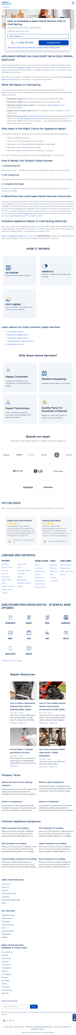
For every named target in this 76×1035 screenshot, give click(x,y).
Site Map (41, 1029)
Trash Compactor (8, 586)
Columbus (6, 987)
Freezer (5, 570)
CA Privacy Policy (19, 1027)
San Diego (6, 981)
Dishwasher (22, 564)
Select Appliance (16, 36)
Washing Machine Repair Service (20, 341)
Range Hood (7, 580)
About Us (5, 887)
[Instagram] (4, 1021)
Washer (20, 586)
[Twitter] (7, 1021)
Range (20, 577)
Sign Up (34, 1006)
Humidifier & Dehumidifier (40, 582)
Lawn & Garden (8, 931)
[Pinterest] (10, 1021)
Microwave (6, 577)
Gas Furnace (40, 571)
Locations (5, 897)
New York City (7, 952)
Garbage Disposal (24, 570)
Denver (5, 971)
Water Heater (40, 587)
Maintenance (7, 918)
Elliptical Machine (53, 566)
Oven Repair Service (15, 332)
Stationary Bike (54, 572)
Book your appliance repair (12, 236)
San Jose (5, 962)
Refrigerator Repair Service (18, 335)
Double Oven (7, 567)
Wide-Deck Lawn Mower (67, 572)
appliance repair (24, 67)
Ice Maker (21, 574)
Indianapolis (6, 968)
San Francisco (7, 990)
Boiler (37, 565)
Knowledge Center (9, 894)
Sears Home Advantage (11, 900)
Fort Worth (6, 965)
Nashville (5, 993)
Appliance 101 (23, 723)
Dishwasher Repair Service (17, 338)
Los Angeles (6, 974)
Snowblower (65, 568)
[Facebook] (13, 1021)
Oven (4, 583)
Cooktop (5, 564)
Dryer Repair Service (15, 344)
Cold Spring (5, 7)
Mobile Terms (67, 1027)
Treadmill (54, 581)
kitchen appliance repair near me (31, 213)
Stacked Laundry (24, 583)
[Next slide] (71, 530)
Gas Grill (5, 574)
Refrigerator (22, 580)
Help (3, 903)
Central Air (39, 568)
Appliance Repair (8, 915)
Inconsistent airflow (35, 116)
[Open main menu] (73, 3)
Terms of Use (58, 1027)
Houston (5, 955)
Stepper (53, 578)
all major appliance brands (27, 118)
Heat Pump (39, 578)
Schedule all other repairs (12, 661)
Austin (4, 984)
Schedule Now (54, 43)
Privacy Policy (8, 1027)
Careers (5, 890)
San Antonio (6, 958)
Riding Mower (65, 565)
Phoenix (5, 977)
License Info (34, 1029)
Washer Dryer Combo (7, 591)
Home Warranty (8, 925)
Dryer (19, 567)
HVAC (37, 574)
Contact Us (6, 884)
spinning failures (54, 105)
